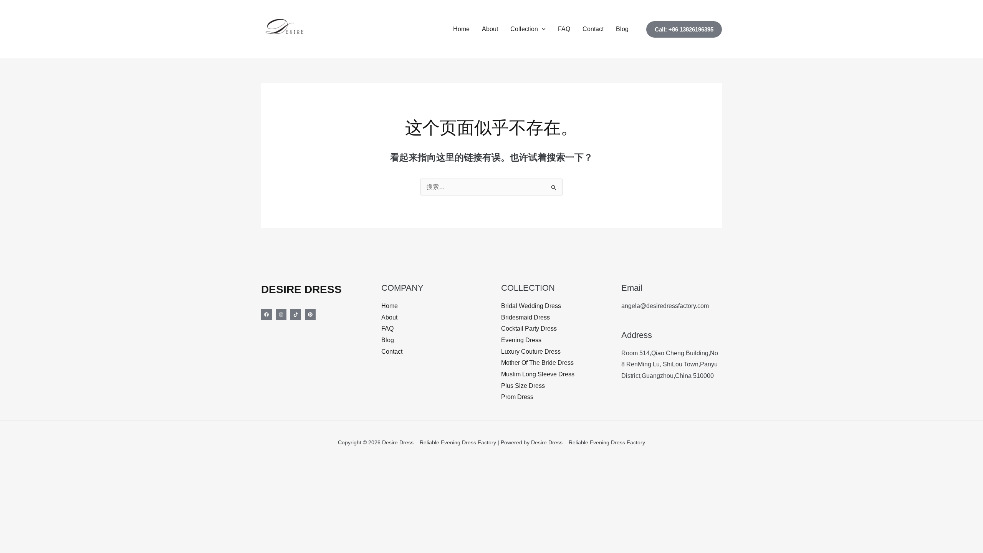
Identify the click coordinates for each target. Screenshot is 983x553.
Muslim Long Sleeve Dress (537, 374)
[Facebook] (266, 314)
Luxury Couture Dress (531, 351)
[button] (542, 29)
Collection (524, 29)
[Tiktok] (295, 314)
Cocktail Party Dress (529, 328)
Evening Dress (521, 340)
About (490, 29)
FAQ (564, 29)
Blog (622, 29)
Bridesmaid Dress (525, 317)
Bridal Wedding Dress (531, 306)
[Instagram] (281, 314)
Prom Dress (517, 397)
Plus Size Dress (523, 385)
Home (461, 29)
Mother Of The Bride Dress (537, 362)
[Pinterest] (310, 314)
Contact (593, 29)
